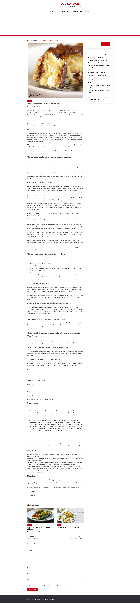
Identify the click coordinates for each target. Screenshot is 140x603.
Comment (30, 550)
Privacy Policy (44, 599)
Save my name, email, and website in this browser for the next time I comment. (49, 585)
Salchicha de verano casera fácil (96, 95)
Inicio (52, 11)
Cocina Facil (70, 3)
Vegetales (75, 11)
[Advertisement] (70, 24)
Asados (58, 11)
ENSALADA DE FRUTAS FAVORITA (98, 75)
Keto (81, 11)
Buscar (106, 43)
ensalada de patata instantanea (96, 72)
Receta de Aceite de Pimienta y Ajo (97, 60)
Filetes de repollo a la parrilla (68, 527)
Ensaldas (69, 11)
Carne (63, 11)
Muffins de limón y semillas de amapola (98, 88)
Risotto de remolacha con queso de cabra (99, 85)
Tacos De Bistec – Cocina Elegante (97, 63)
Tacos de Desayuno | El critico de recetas (99, 70)
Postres (87, 11)
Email (29, 574)
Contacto (51, 599)
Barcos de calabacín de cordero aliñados (98, 55)
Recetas (29, 101)
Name (29, 568)
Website (29, 580)
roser (41, 106)
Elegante (90, 82)
